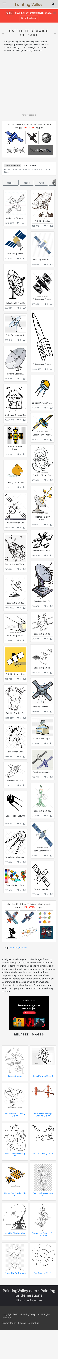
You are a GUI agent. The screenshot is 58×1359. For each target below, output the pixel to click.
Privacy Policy (9, 1323)
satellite (11, 182)
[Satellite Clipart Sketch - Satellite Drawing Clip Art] (15, 588)
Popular (33, 165)
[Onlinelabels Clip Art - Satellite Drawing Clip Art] (42, 540)
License (22, 1323)
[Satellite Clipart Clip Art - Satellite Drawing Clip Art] (42, 580)
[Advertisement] (29, 84)
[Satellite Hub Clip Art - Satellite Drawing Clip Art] (42, 727)
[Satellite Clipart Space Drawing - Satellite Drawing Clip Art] (42, 622)
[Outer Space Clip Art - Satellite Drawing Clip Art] (15, 324)
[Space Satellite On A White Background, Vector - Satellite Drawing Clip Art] (42, 835)
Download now (29, 18)
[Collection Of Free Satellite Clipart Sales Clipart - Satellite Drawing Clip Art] (42, 423)
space (27, 182)
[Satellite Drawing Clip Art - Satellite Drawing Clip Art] (15, 698)
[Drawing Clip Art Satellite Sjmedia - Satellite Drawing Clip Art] (15, 470)
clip (21, 947)
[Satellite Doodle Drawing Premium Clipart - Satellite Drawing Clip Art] (15, 659)
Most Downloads (13, 165)
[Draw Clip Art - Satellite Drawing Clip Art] (15, 876)
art (25, 947)
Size (25, 165)
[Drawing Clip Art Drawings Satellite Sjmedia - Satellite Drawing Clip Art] (42, 460)
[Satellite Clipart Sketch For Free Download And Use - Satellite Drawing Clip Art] (42, 796)
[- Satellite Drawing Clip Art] (42, 205)
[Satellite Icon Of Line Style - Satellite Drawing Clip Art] (15, 737)
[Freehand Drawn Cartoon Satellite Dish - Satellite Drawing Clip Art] (42, 500)
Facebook (36, 1300)
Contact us (33, 1323)
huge (41, 182)
